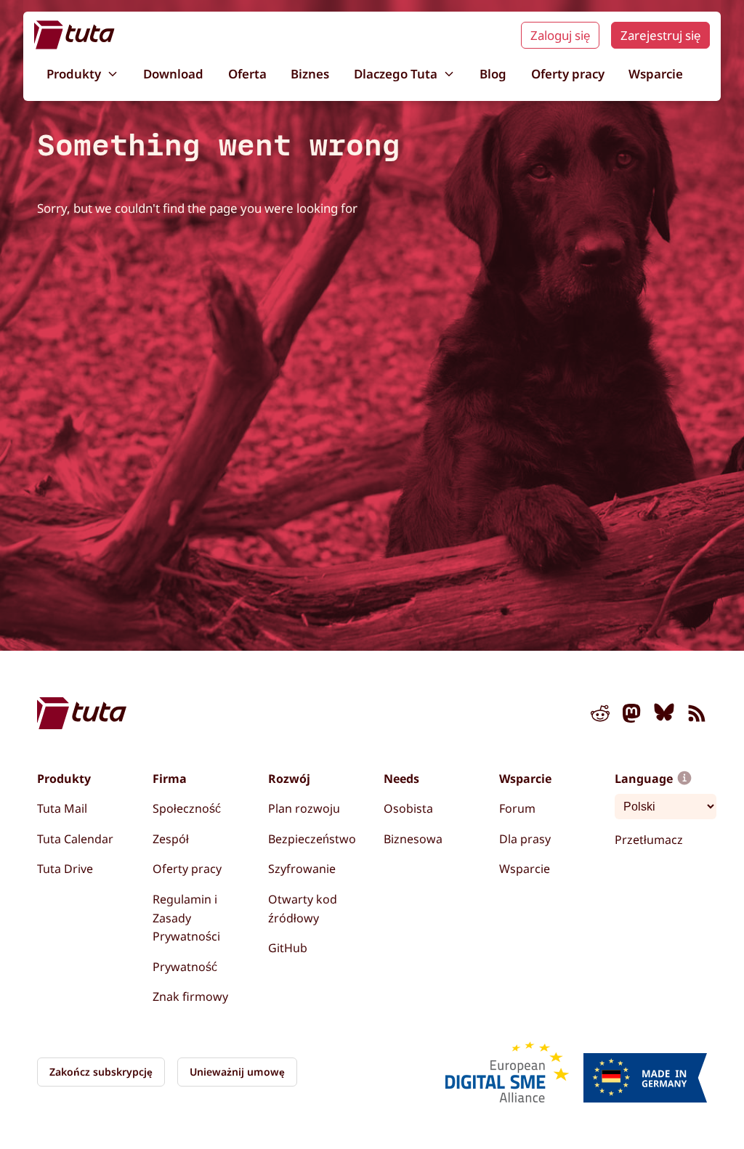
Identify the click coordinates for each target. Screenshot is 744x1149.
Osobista (408, 808)
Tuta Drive (65, 869)
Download (173, 73)
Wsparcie (655, 73)
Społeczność (187, 808)
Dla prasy (525, 839)
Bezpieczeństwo (312, 839)
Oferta (247, 73)
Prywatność (185, 967)
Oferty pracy (567, 73)
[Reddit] (600, 716)
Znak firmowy (190, 996)
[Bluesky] (664, 716)
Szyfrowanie (302, 869)
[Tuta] (74, 34)
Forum (517, 808)
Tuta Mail (62, 808)
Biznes (310, 73)
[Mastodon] (632, 716)
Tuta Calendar (75, 839)
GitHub (287, 948)
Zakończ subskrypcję (101, 1072)
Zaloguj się (560, 35)
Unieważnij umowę (237, 1072)
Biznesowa (413, 839)
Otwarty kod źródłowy (302, 908)
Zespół (171, 839)
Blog (493, 73)
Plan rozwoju (304, 808)
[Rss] (697, 716)
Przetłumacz (649, 840)
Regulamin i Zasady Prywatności (186, 917)
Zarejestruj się (660, 35)
